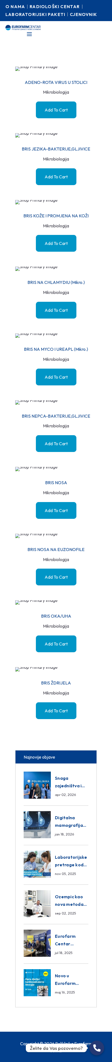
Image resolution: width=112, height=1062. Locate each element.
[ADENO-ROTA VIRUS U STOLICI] (56, 69)
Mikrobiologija (56, 92)
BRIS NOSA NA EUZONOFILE (56, 549)
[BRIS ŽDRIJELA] (56, 669)
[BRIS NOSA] (56, 469)
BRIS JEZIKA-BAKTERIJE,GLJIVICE (56, 149)
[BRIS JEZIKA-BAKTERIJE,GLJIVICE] (56, 135)
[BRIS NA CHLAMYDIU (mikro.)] (56, 269)
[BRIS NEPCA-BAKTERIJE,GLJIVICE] (56, 402)
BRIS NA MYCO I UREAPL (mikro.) (56, 349)
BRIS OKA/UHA (56, 616)
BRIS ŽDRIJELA (56, 683)
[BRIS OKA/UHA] (56, 602)
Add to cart (56, 110)
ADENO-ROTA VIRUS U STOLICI (56, 82)
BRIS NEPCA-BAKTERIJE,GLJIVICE (56, 416)
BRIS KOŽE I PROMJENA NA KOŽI (56, 215)
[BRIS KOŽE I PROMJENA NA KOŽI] (56, 202)
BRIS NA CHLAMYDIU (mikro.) (56, 282)
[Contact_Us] (96, 1048)
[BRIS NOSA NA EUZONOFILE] (56, 536)
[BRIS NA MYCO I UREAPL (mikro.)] (56, 335)
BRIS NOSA (56, 482)
